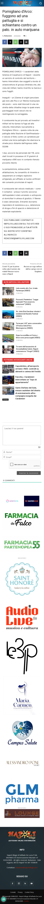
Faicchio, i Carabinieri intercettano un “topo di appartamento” (26, 380)
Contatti (13, 892)
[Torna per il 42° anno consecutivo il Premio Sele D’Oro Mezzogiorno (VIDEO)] (8, 326)
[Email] (21, 42)
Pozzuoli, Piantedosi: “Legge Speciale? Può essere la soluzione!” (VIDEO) (27, 302)
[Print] (26, 42)
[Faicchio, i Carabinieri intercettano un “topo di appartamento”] (8, 380)
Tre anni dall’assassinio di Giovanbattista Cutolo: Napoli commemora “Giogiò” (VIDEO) (27, 349)
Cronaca (5, 372)
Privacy (20, 892)
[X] (10, 42)
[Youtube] (31, 883)
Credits (26, 901)
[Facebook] (4, 42)
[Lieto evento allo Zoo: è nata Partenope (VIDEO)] (8, 291)
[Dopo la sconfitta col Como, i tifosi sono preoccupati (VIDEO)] (8, 338)
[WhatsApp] (15, 42)
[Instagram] (19, 883)
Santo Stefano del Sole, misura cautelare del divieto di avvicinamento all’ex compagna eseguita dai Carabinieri (27, 393)
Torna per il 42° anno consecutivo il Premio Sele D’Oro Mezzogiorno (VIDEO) (29, 325)
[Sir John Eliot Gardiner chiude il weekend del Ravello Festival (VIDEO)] (8, 314)
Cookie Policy (29, 892)
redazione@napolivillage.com (26, 867)
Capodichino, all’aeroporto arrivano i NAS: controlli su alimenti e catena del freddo (28, 369)
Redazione (8, 36)
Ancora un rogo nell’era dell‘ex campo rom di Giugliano (33, 269)
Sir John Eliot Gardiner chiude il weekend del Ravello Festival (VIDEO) (28, 314)
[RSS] (25, 883)
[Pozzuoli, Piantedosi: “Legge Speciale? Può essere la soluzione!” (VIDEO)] (8, 302)
